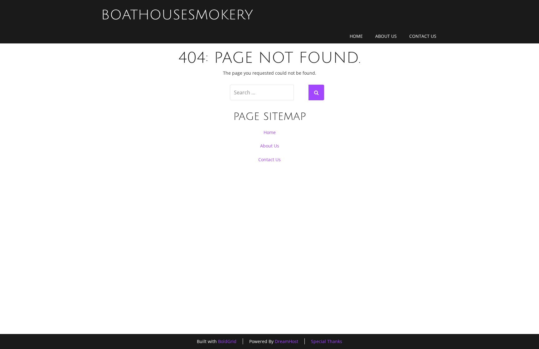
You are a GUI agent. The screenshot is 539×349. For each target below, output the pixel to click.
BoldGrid (227, 341)
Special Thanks (326, 341)
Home (356, 36)
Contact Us (422, 36)
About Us (386, 36)
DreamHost (286, 341)
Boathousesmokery (177, 14)
